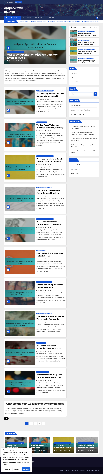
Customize (7, 469)
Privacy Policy (90, 470)
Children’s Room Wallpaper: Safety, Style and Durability (87, 61)
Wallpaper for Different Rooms (86, 58)
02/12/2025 (41, 196)
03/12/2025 (41, 164)
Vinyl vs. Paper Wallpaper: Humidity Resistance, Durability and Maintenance (31, 56)
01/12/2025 (41, 322)
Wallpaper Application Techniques (87, 31)
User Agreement (74, 470)
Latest (74, 27)
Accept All (26, 469)
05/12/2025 (12, 60)
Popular (83, 27)
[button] (94, 18)
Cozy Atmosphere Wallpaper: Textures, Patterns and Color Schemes (49, 377)
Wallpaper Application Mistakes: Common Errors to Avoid (87, 35)
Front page (15, 18)
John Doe (20, 60)
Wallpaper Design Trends (78, 114)
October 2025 (75, 173)
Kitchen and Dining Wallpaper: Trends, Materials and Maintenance (49, 287)
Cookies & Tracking (64, 470)
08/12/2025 (41, 99)
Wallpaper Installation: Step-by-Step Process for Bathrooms (87, 53)
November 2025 (75, 169)
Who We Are (49, 18)
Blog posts (27, 18)
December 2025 (75, 165)
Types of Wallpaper (83, 40)
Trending (94, 27)
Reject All (16, 469)
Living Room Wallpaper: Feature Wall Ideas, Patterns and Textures (50, 319)
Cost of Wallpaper (41, 250)
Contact (38, 18)
